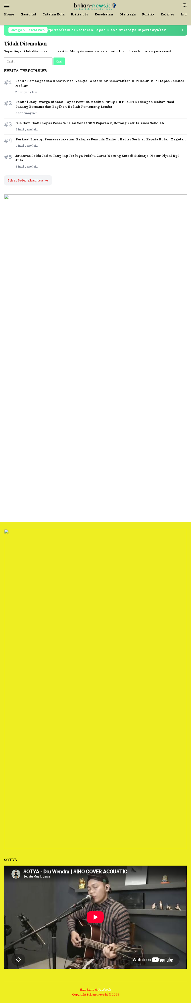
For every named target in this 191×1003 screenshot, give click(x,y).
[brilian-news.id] (95, 6)
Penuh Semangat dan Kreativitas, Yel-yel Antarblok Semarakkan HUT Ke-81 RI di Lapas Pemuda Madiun (99, 83)
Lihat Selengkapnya (27, 180)
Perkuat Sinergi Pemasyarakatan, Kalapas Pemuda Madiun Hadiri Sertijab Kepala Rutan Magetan (101, 139)
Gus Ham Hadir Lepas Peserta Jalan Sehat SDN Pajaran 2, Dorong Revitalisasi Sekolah (89, 123)
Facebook (104, 989)
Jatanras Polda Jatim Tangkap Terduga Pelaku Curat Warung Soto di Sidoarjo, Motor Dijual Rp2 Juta (97, 158)
